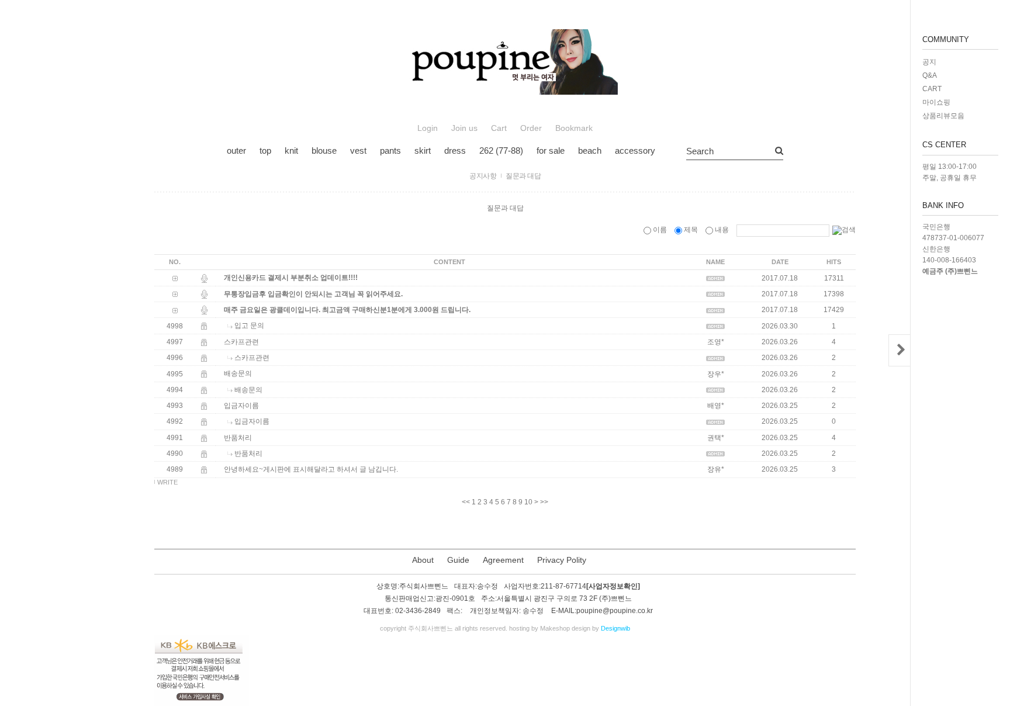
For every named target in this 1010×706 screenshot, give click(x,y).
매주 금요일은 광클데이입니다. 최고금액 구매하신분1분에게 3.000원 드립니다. (347, 310)
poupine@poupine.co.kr (614, 611)
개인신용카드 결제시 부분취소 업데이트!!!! (291, 278)
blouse (324, 150)
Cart (499, 128)
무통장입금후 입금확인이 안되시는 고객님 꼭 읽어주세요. (313, 294)
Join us (464, 128)
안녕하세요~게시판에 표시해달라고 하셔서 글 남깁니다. (311, 470)
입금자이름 (241, 406)
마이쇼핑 (936, 102)
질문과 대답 (523, 176)
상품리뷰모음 (943, 116)
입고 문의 (249, 326)
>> (544, 502)
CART (932, 89)
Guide (458, 560)
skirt (422, 150)
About (423, 560)
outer (236, 150)
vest (358, 150)
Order (531, 128)
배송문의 (238, 374)
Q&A (929, 75)
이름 (660, 230)
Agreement (503, 560)
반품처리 (238, 438)
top (265, 150)
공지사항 (482, 176)
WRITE (167, 482)
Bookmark (574, 128)
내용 (722, 230)
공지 (929, 62)
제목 (691, 230)
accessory (635, 150)
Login (427, 128)
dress (455, 150)
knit (291, 150)
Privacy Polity (561, 560)
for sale (551, 150)
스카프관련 (241, 342)
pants (390, 150)
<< (466, 502)
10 (528, 502)
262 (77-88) (501, 150)
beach (589, 150)
